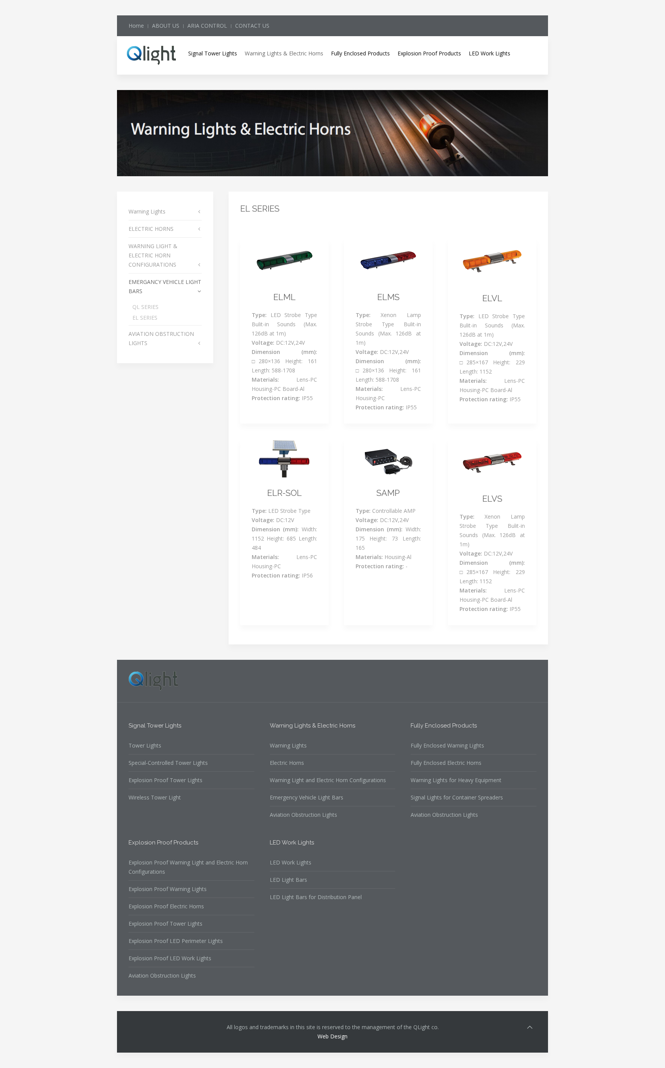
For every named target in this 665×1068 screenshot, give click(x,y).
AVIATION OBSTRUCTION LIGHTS (161, 338)
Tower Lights (145, 745)
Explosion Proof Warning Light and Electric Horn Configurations (188, 867)
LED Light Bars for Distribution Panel (316, 897)
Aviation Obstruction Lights (303, 814)
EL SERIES (144, 317)
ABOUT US (165, 25)
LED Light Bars (288, 879)
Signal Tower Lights (212, 53)
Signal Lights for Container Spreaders (457, 797)
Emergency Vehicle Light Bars (306, 797)
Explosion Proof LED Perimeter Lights (176, 941)
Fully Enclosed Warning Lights (447, 745)
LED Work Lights (489, 53)
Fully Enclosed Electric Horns (446, 762)
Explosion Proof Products (429, 53)
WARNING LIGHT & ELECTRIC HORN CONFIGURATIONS (153, 255)
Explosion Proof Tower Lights (165, 780)
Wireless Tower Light (155, 797)
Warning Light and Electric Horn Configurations (328, 780)
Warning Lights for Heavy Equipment (456, 780)
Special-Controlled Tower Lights (168, 762)
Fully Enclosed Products (360, 53)
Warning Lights (147, 211)
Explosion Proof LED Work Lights (170, 958)
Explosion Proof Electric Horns (166, 906)
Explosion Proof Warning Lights (168, 889)
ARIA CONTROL (207, 25)
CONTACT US (252, 25)
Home (136, 25)
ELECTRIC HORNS (151, 228)
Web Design (332, 1036)
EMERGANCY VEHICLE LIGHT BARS (165, 286)
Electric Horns (287, 762)
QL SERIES (145, 306)
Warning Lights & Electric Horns (284, 53)
